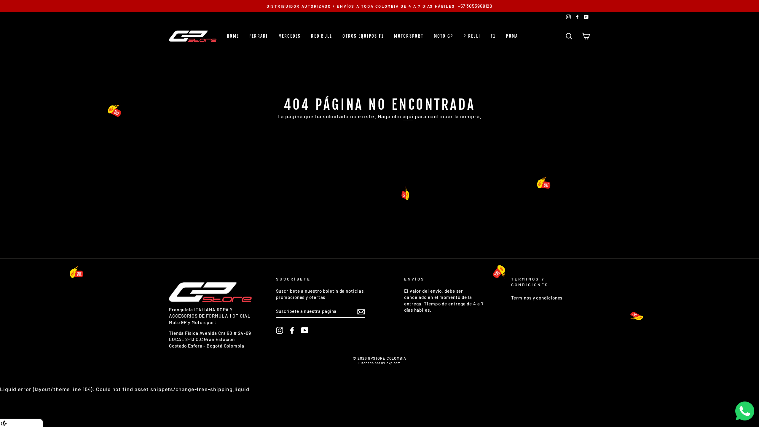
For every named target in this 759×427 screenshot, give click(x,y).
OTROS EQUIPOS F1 (363, 36)
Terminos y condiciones (537, 297)
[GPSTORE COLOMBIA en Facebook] (292, 330)
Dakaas (33, 423)
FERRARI (258, 36)
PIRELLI (471, 36)
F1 (493, 36)
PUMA (512, 36)
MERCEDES (289, 36)
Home (233, 36)
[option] (379, 6)
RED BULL (321, 36)
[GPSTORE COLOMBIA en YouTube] (304, 330)
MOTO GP (443, 36)
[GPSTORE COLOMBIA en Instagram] (279, 330)
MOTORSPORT (408, 36)
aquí (408, 116)
